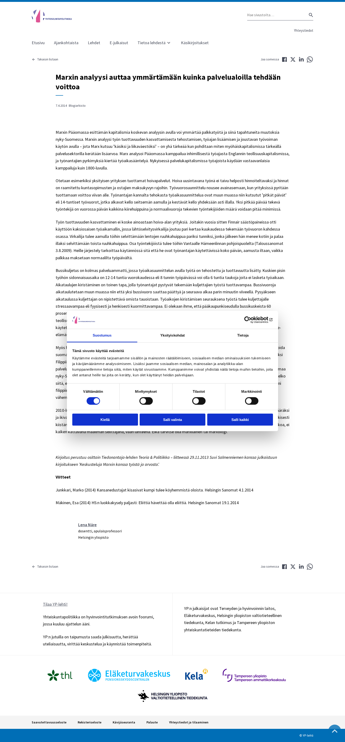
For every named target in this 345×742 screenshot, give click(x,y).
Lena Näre (87, 524)
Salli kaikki (240, 420)
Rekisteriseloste (89, 722)
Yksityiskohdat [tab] (172, 335)
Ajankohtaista (66, 42)
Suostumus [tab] (102, 335)
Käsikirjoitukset (195, 42)
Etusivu (38, 42)
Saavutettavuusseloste (49, 722)
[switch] (146, 400)
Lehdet (94, 42)
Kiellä (105, 420)
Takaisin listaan (47, 59)
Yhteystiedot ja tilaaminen (188, 722)
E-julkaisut (119, 42)
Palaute (152, 722)
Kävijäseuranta (124, 722)
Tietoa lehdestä (151, 42)
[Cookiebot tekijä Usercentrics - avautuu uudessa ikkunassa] (252, 319)
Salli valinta (172, 420)
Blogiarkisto (77, 105)
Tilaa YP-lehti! (55, 604)
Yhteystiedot (303, 30)
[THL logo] (60, 675)
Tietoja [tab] (243, 335)
